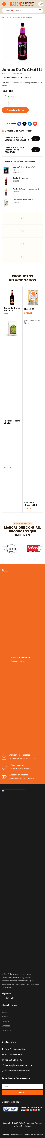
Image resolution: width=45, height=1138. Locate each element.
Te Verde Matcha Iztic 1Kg (12, 422)
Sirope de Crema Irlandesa (12, 309)
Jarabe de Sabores (24, 17)
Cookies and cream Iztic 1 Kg (23, 199)
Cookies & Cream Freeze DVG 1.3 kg (25, 168)
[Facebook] (3, 998)
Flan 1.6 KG (29, 309)
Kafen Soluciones (26, 1123)
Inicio (4, 17)
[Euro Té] (11, 549)
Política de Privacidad (33, 1134)
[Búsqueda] (40, 10)
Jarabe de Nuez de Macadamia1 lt (26, 189)
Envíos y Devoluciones (12, 1134)
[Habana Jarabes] (33, 549)
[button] (4, 4)
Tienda (11, 17)
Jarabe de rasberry (20, 178)
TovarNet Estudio (24, 1126)
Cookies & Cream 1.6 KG (30, 503)
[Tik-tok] (12, 998)
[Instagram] (7, 998)
